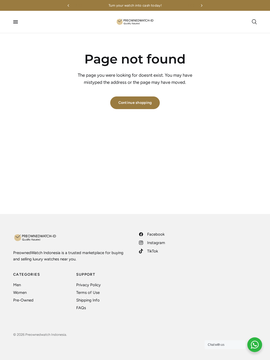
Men (17, 285)
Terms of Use (88, 292)
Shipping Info (88, 300)
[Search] (253, 22)
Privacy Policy (88, 285)
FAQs (81, 307)
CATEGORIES (26, 274)
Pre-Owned (23, 300)
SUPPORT (85, 274)
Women (20, 292)
